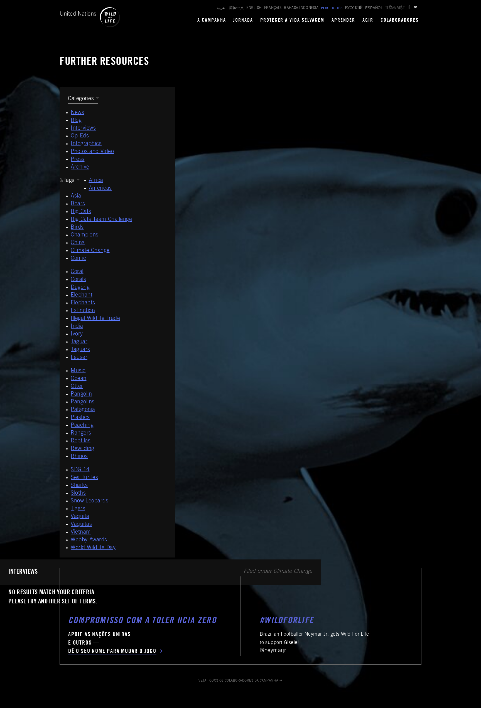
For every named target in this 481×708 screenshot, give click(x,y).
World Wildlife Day (93, 548)
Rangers (81, 433)
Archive (80, 167)
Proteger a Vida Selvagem (292, 20)
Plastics (80, 418)
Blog (76, 121)
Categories (81, 99)
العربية (222, 8)
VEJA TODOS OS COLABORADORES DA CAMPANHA (238, 680)
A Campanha (211, 20)
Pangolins (83, 402)
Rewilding (82, 449)
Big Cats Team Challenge (101, 220)
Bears (78, 204)
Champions (85, 235)
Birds (77, 227)
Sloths (78, 493)
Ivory (77, 334)
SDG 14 (80, 470)
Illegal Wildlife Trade (95, 319)
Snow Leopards (89, 501)
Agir (367, 20)
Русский (353, 8)
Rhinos (79, 457)
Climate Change (90, 251)
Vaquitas (81, 524)
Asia (76, 196)
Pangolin (81, 394)
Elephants (83, 303)
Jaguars (80, 350)
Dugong (80, 287)
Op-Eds (80, 136)
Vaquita (80, 517)
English (253, 8)
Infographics (86, 144)
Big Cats (81, 212)
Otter (77, 386)
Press (78, 159)
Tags (69, 181)
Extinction (83, 311)
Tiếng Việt (395, 8)
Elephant (81, 295)
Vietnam (81, 532)
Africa (96, 181)
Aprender (343, 20)
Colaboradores (400, 20)
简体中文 (236, 8)
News (77, 113)
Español (374, 8)
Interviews (83, 128)
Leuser (79, 358)
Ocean (79, 379)
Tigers (78, 509)
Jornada (243, 20)
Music (78, 371)
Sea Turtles (84, 478)
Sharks (79, 486)
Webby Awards (89, 540)
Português (331, 8)
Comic (78, 259)
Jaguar (79, 342)
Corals (78, 280)
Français (273, 8)
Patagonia (83, 410)
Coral (77, 272)
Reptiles (80, 441)
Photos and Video (92, 152)
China (78, 243)
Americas (100, 188)
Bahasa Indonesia (301, 8)
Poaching (82, 425)
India (77, 326)
